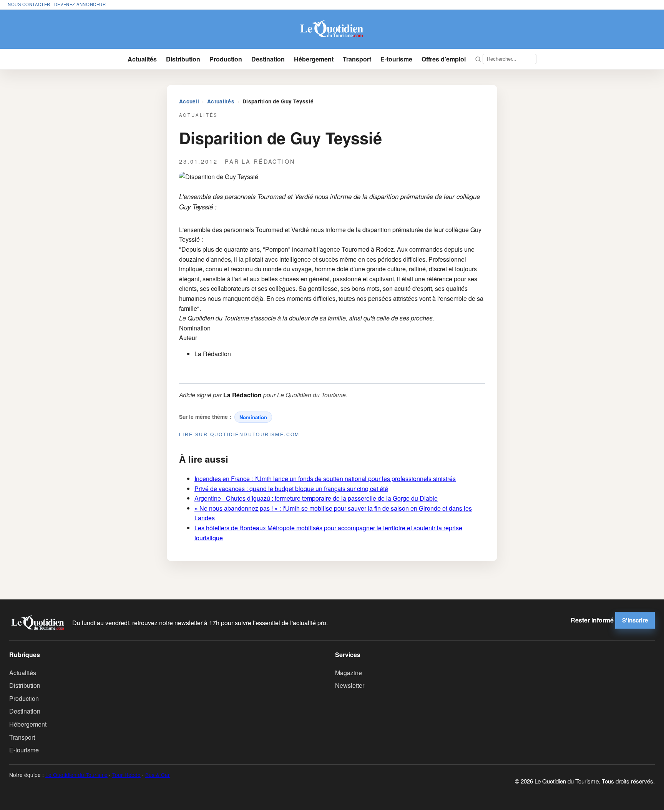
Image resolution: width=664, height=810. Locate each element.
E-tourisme (396, 59)
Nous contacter (29, 4)
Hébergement (314, 59)
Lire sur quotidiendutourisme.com (239, 434)
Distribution (183, 59)
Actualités (142, 59)
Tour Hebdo (126, 774)
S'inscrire (635, 620)
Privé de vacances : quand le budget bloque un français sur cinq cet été (291, 488)
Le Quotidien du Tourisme (76, 774)
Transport (357, 59)
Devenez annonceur (80, 4)
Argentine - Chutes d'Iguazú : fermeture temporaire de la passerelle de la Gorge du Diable (316, 498)
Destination (268, 59)
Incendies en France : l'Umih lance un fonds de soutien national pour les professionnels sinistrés (325, 478)
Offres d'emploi (444, 59)
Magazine (348, 672)
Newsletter (349, 685)
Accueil (189, 101)
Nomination (253, 417)
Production (225, 59)
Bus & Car (157, 774)
